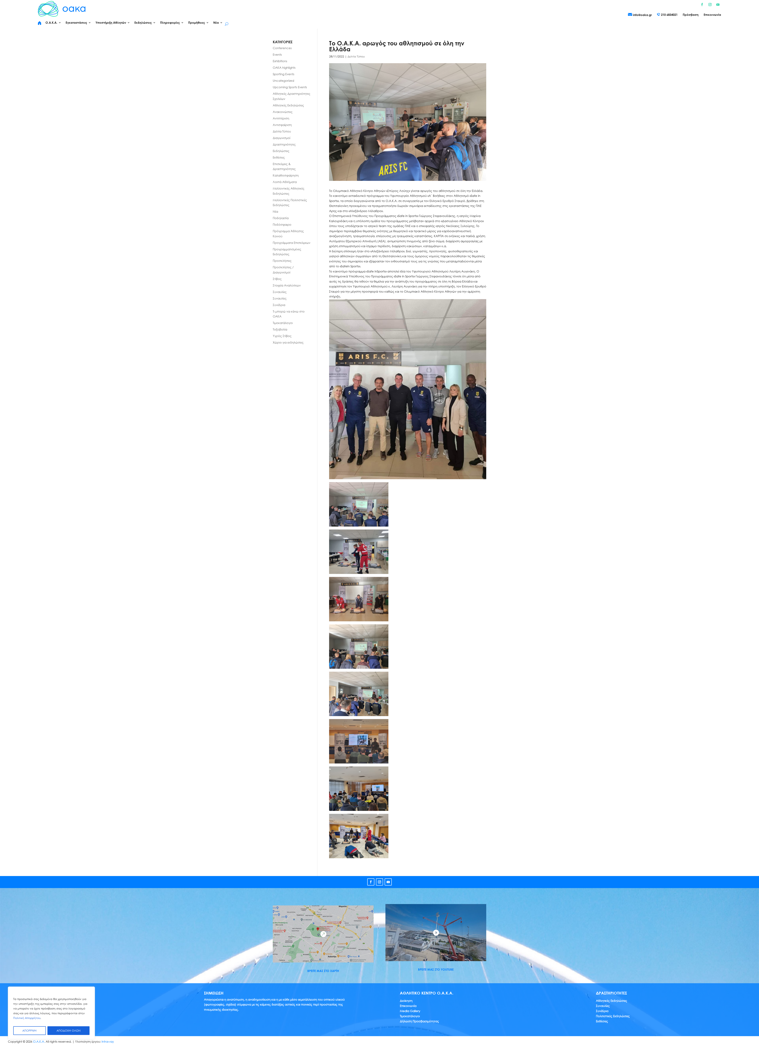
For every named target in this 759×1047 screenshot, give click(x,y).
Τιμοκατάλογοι (283, 323)
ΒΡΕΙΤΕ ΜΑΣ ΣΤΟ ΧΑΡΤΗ (323, 971)
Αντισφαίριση (282, 125)
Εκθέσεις (279, 157)
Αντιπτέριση (281, 118)
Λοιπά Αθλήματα (285, 182)
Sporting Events (283, 74)
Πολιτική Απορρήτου (26, 1018)
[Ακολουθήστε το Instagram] (710, 4)
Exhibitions (280, 61)
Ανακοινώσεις (283, 112)
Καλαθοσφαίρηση (286, 175)
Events (277, 54)
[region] (51, 1013)
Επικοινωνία (712, 14)
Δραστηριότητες (284, 144)
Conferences (282, 48)
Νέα (275, 211)
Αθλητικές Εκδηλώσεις (288, 105)
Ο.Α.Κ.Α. (39, 1041)
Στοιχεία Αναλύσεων (287, 285)
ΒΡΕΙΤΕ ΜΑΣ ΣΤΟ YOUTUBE (436, 969)
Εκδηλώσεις (281, 151)
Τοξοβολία (280, 329)
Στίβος (277, 279)
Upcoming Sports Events (290, 87)
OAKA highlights (284, 67)
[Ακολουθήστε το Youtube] (718, 4)
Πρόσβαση (691, 14)
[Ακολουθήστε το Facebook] (702, 4)
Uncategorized (283, 81)
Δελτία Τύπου (356, 56)
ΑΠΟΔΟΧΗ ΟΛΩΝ (68, 1030)
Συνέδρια (279, 305)
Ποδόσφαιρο (282, 224)
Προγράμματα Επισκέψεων (291, 243)
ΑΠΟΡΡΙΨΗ (29, 1030)
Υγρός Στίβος (282, 336)
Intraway (108, 1041)
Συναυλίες (280, 292)
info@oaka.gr (642, 15)
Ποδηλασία (281, 218)
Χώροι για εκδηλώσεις (288, 342)
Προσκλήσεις (282, 261)
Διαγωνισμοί (281, 138)
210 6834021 (669, 14)
